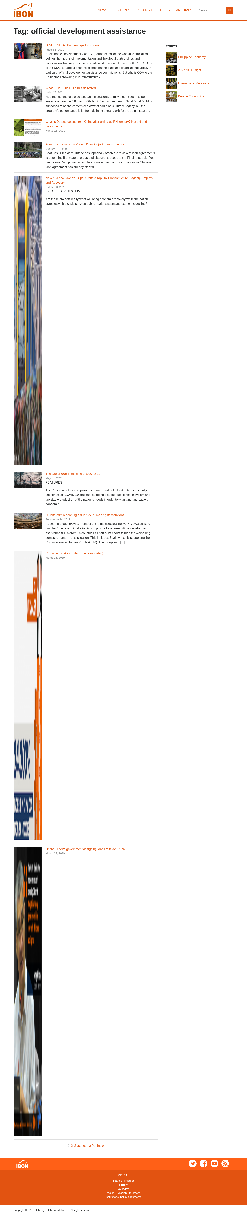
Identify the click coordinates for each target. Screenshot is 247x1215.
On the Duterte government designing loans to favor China (85, 849)
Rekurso (144, 10)
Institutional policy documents (123, 1196)
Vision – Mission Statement (123, 1192)
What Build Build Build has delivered (71, 88)
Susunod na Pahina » (89, 1145)
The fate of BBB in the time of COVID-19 (73, 473)
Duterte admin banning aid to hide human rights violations (85, 515)
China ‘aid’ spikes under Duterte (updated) (74, 553)
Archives (184, 10)
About (123, 1175)
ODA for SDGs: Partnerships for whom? (72, 45)
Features (121, 10)
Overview (123, 1188)
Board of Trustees (123, 1180)
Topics (164, 10)
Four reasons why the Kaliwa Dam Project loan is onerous (85, 144)
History (123, 1184)
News (102, 10)
